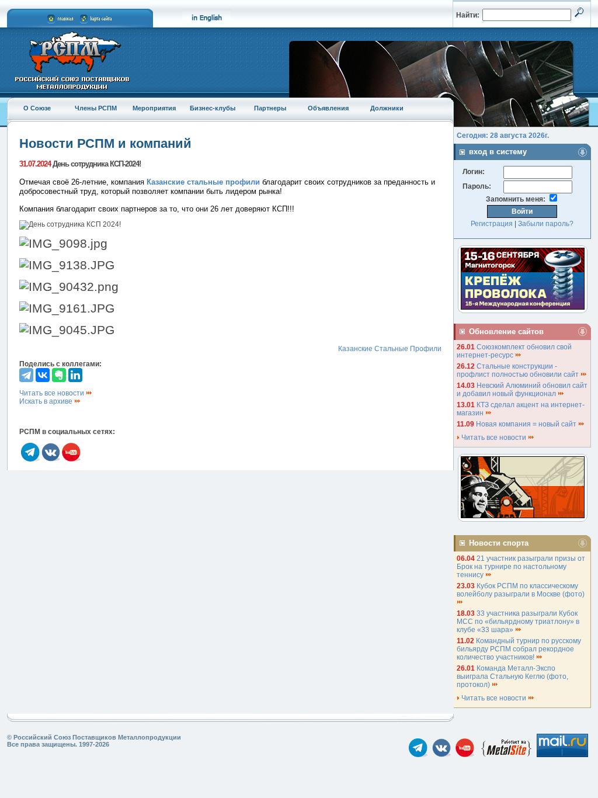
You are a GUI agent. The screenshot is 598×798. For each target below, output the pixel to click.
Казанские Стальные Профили (389, 349)
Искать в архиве (46, 401)
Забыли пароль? (545, 224)
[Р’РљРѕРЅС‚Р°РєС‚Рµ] (43, 375)
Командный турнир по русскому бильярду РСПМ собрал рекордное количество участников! (519, 649)
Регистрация (492, 224)
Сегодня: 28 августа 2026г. (503, 135)
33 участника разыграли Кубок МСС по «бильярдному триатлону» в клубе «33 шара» (518, 621)
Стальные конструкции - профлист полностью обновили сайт (518, 370)
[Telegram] (26, 375)
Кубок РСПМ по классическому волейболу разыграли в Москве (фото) (521, 590)
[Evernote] (59, 375)
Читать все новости (52, 393)
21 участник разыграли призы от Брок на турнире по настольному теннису (521, 566)
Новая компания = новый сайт (527, 424)
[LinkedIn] (75, 375)
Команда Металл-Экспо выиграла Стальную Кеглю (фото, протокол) (512, 676)
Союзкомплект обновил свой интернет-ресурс (514, 351)
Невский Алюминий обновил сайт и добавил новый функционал (522, 389)
